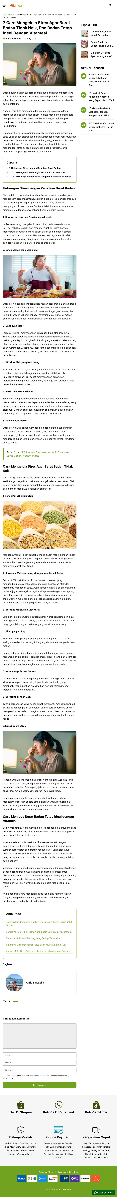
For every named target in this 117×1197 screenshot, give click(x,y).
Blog (11, 15)
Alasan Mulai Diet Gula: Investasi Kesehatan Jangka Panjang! (38, 951)
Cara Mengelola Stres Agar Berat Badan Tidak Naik (39, 172)
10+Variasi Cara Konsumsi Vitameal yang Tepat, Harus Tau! (101, 97)
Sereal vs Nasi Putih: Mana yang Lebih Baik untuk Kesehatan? (39, 931)
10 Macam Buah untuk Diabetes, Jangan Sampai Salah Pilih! (101, 112)
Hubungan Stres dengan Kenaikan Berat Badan (35, 168)
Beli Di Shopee (21, 1112)
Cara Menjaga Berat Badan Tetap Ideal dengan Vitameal (41, 176)
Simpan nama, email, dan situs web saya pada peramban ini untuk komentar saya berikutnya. (38, 1076)
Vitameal (31, 835)
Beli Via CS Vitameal (58, 1112)
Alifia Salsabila (14, 38)
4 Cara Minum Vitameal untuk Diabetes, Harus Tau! (101, 127)
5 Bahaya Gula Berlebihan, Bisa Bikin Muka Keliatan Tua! (36, 944)
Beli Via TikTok (96, 1112)
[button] (110, 5)
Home (5, 15)
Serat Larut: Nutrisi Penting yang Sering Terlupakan (33, 938)
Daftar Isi (12, 162)
